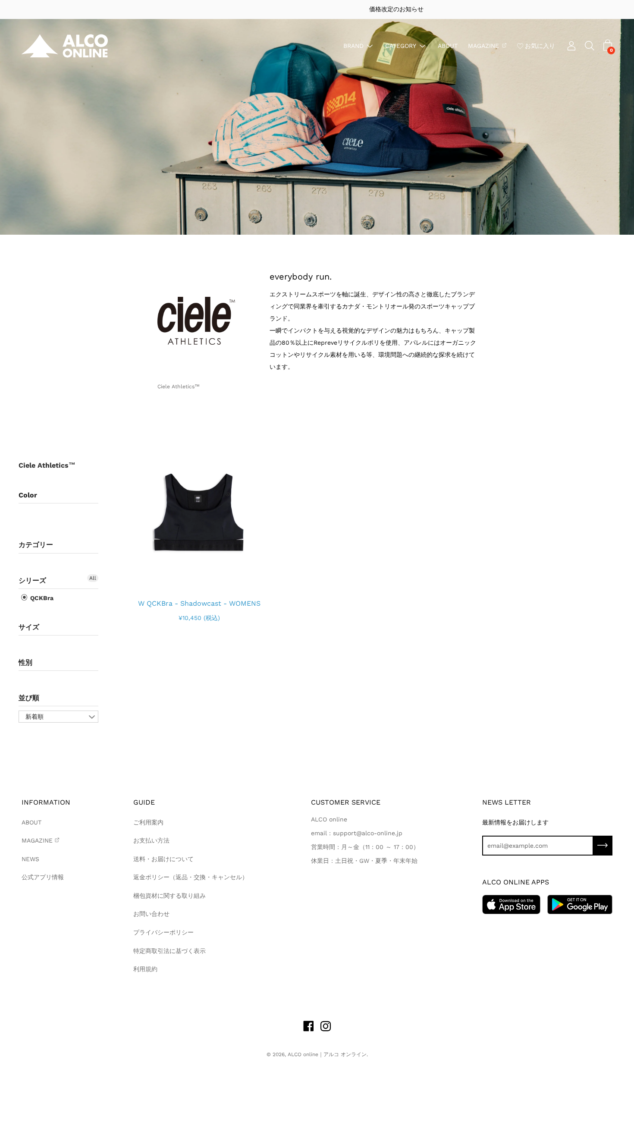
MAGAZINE (483, 45)
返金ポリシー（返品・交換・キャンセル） (190, 877)
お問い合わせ (151, 913)
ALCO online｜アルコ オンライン (327, 1054)
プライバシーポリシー (163, 932)
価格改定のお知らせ (317, 9)
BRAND (353, 45)
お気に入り (540, 45)
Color (28, 495)
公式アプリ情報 (43, 877)
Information (46, 802)
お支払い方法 (151, 840)
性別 (25, 662)
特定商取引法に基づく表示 (169, 950)
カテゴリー (36, 545)
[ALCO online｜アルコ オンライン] (65, 45)
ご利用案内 (148, 822)
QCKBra (40, 598)
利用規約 (145, 969)
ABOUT (448, 45)
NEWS (30, 859)
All (92, 578)
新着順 (34, 716)
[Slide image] (199, 513)
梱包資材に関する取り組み (169, 895)
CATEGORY (400, 45)
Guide (144, 802)
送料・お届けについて (163, 859)
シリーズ (32, 580)
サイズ (29, 627)
